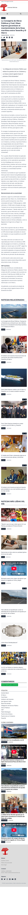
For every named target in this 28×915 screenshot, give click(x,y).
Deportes (3, 529)
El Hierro (3, 460)
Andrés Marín (5, 693)
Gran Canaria (4, 820)
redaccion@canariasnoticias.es (12, 872)
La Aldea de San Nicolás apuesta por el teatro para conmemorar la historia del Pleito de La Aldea (13, 816)
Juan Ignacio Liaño (6, 701)
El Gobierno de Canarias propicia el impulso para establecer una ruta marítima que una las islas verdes (13, 489)
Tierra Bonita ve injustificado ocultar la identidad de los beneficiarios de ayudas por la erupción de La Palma (13, 611)
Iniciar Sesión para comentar (9, 685)
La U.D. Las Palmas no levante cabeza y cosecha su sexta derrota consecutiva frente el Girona (13, 669)
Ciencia (3, 557)
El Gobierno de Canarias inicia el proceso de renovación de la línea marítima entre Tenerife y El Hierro (13, 357)
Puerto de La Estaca (6, 714)
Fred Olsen (4, 697)
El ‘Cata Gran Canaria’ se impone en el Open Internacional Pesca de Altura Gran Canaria (13, 761)
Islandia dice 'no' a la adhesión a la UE (12, 740)
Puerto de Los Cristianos (8, 716)
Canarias (3, 18)
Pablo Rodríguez (6, 712)
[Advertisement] (14, 901)
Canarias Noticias (5, 35)
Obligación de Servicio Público (9, 705)
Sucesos (3, 583)
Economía (3, 645)
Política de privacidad (6, 862)
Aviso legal (4, 864)
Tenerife (3, 329)
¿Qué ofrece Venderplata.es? (9, 642)
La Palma (3, 616)
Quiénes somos (5, 860)
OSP (2, 710)
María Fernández (6, 703)
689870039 (8, 871)
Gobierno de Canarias (7, 699)
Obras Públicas (5, 707)
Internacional (4, 742)
